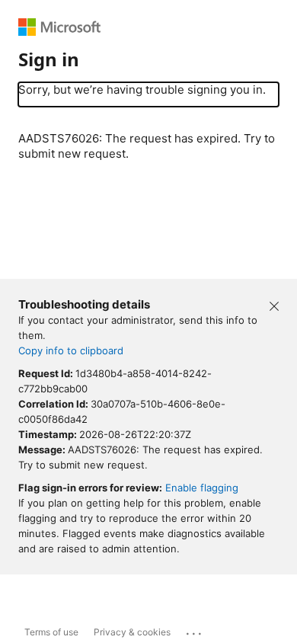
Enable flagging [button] (201, 487)
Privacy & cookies (132, 632)
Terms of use (51, 632)
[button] (274, 305)
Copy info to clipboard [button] (70, 350)
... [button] (195, 630)
